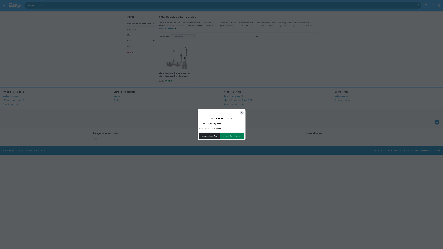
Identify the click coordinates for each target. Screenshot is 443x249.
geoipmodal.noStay (209, 136)
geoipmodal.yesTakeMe (232, 136)
